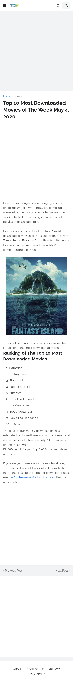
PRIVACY (54, 669)
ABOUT (18, 669)
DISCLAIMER (37, 674)
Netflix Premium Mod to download (32, 477)
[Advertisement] (36, 51)
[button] (4, 5)
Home (7, 96)
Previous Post (13, 570)
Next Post (61, 570)
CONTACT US (36, 669)
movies (17, 96)
